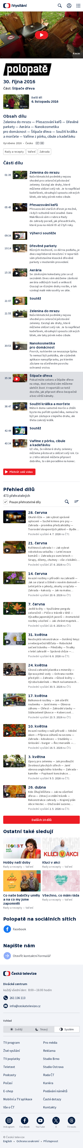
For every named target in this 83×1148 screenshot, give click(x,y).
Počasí (7, 1083)
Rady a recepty (14, 151)
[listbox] (41, 1029)
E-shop (8, 1091)
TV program (11, 1042)
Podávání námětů (55, 1091)
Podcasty (9, 1075)
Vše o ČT (9, 1107)
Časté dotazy (52, 1099)
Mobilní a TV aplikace (17, 1099)
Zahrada (44, 151)
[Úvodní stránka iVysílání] (15, 5)
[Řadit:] (76, 501)
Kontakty (49, 1107)
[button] (41, 35)
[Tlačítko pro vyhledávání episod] (67, 502)
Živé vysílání (11, 1051)
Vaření (31, 151)
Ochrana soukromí (28, 1141)
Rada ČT (48, 1075)
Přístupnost (51, 1141)
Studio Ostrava (53, 1067)
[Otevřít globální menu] (78, 5)
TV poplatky (11, 1059)
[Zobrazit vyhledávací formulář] (59, 5)
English (7, 1141)
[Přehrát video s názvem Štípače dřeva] (41, 35)
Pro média (50, 1042)
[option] (16, 1029)
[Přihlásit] (69, 5)
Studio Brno (51, 1059)
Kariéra (48, 1083)
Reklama (49, 1051)
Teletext (9, 1067)
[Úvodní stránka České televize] (20, 973)
